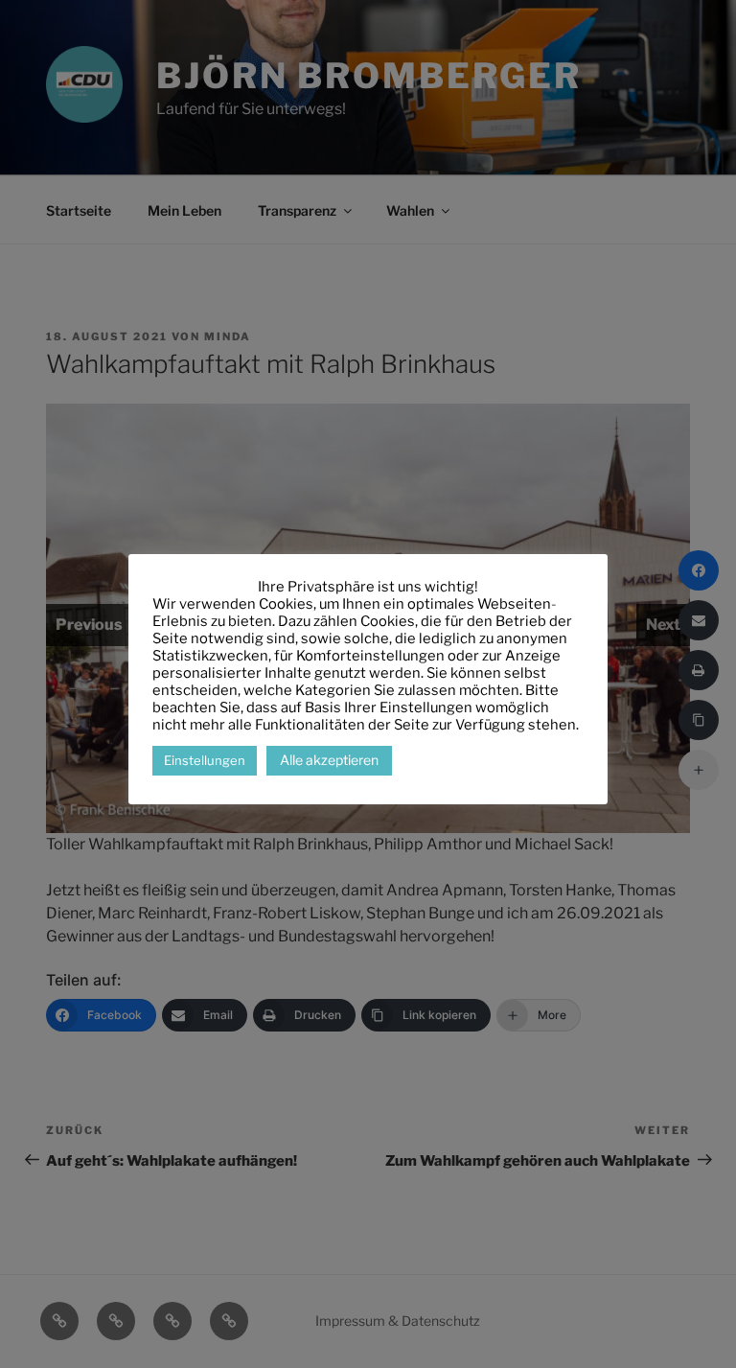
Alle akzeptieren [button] (329, 760)
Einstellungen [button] (204, 760)
